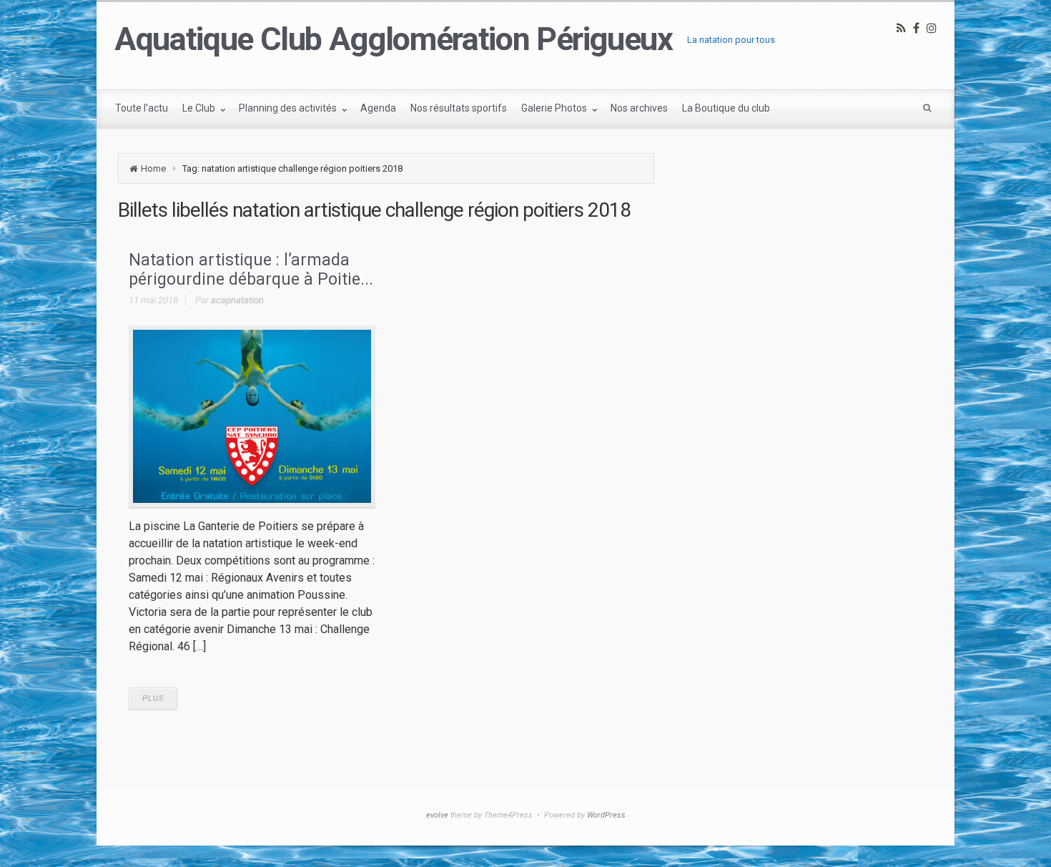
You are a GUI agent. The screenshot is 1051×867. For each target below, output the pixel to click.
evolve (437, 815)
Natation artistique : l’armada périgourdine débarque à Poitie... (251, 270)
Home (153, 168)
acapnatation (237, 300)
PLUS (153, 698)
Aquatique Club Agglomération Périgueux (393, 39)
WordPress (606, 815)
